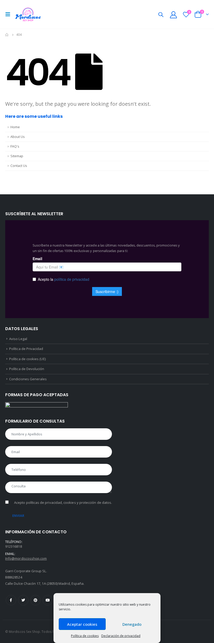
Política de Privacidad (26, 348)
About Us (17, 137)
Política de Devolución (26, 368)
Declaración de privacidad (120, 636)
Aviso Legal (18, 338)
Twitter (23, 600)
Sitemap (16, 156)
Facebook (11, 600)
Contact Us (18, 165)
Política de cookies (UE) (27, 358)
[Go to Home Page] (7, 35)
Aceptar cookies (82, 624)
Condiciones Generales (28, 379)
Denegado (131, 624)
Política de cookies (85, 636)
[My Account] (173, 14)
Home (15, 127)
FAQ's (14, 146)
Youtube (48, 600)
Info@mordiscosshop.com (26, 558)
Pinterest (35, 600)
